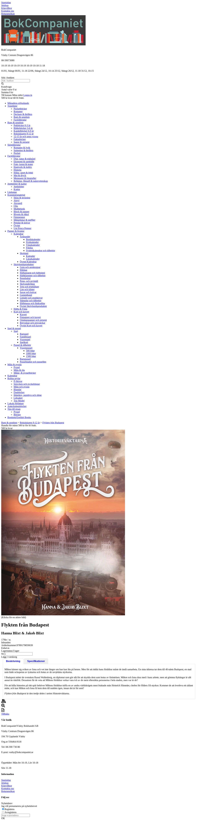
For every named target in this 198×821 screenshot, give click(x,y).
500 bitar (30, 350)
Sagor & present (21, 142)
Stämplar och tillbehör (30, 300)
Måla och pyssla (21, 386)
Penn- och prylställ (29, 281)
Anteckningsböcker (16, 406)
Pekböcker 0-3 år (22, 125)
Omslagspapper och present (33, 320)
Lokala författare (15, 403)
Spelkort (24, 342)
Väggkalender (33, 245)
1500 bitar (31, 356)
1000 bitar (31, 353)
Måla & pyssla (14, 364)
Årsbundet (25, 236)
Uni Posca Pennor (22, 228)
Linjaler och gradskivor (31, 297)
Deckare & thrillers (23, 114)
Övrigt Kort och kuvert (31, 325)
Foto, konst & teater (23, 164)
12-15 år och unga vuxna (26, 136)
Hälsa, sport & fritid (23, 172)
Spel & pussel (14, 328)
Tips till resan (13, 409)
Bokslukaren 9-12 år (24, 133)
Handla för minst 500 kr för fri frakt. (19, 427)
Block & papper (21, 211)
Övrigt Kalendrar (28, 261)
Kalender (30, 256)
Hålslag (23, 270)
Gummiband (26, 295)
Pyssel (17, 367)
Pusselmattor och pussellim (33, 361)
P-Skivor (18, 381)
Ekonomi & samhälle (24, 161)
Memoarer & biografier (25, 178)
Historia (17, 170)
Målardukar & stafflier (24, 220)
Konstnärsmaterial (16, 195)
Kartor (17, 189)
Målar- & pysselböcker (25, 373)
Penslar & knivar (22, 222)
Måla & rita (19, 370)
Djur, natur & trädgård (24, 158)
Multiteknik (19, 208)
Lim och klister (27, 289)
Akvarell (18, 203)
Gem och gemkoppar (30, 267)
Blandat (17, 389)
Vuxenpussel (26, 348)
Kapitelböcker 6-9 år (24, 131)
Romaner (18, 111)
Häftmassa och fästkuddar (32, 303)
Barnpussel (25, 359)
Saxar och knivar (28, 292)
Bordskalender (33, 239)
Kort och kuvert (21, 311)
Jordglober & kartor (17, 183)
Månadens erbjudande (18, 103)
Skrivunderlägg (27, 284)
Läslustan (12, 192)
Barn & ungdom (22, 117)
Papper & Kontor (15, 231)
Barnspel (24, 334)
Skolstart (24, 253)
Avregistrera (10, 812)
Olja (16, 206)
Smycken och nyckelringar (27, 384)
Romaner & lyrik (22, 147)
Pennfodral (25, 278)
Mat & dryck (20, 175)
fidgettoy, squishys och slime (28, 395)
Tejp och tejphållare (29, 286)
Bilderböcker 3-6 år (23, 128)
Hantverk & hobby (23, 167)
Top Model (19, 400)
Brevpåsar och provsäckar (32, 323)
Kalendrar (18, 234)
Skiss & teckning (22, 197)
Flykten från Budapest (53, 422)
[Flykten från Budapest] (63, 522)
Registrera (9, 809)
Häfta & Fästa (20, 309)
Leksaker (18, 398)
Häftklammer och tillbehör (32, 275)
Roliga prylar (13, 378)
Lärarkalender (33, 259)
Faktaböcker (20, 139)
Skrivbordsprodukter (24, 264)
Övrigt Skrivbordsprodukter (33, 306)
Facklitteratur (20, 119)
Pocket (17, 153)
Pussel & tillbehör (22, 345)
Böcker (17, 414)
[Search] (2, 84)
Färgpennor (19, 217)
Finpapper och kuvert (30, 317)
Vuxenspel (25, 339)
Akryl (16, 200)
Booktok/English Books (19, 417)
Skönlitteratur (14, 145)
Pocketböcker (20, 108)
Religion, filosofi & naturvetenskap (31, 181)
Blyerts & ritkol (21, 214)
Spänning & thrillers (23, 150)
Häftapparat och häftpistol (32, 272)
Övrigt (17, 225)
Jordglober (19, 186)
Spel (16, 331)
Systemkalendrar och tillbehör (40, 250)
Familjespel (25, 336)
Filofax (29, 247)
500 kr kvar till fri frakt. (12, 98)
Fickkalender (32, 242)
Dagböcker (19, 392)
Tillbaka (5, 714)
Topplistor (12, 106)
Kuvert (23, 314)
